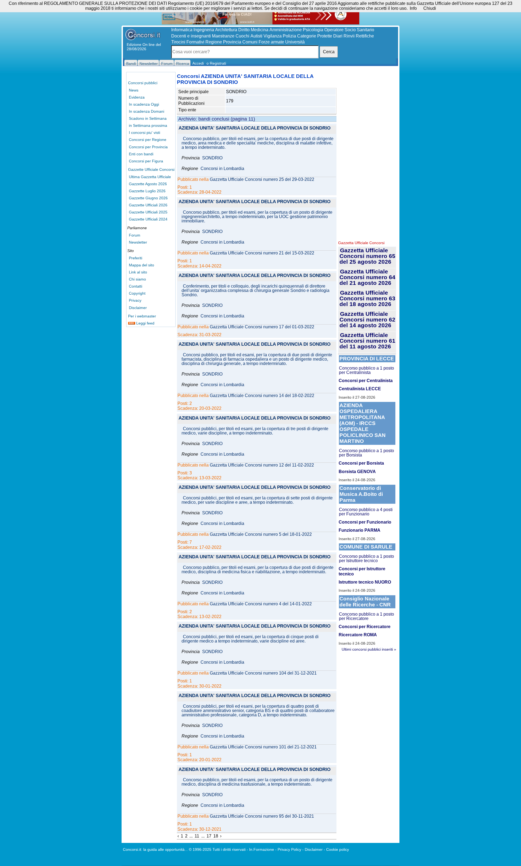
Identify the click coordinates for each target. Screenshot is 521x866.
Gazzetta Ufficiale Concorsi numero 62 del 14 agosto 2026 (367, 319)
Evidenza (137, 97)
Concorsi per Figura (146, 161)
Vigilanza (272, 36)
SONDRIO (212, 158)
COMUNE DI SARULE (365, 547)
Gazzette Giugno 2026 (148, 198)
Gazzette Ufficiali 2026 (148, 205)
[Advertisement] (367, 154)
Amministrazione (285, 29)
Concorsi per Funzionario (365, 522)
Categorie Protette (314, 36)
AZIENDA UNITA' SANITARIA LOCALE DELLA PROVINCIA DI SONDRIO (255, 128)
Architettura (226, 29)
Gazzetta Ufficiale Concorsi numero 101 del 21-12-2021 (263, 747)
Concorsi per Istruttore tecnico (362, 571)
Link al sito (138, 272)
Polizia (289, 36)
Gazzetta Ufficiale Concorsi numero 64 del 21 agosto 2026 (367, 277)
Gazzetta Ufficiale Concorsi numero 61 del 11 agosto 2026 (367, 340)
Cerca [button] (329, 51)
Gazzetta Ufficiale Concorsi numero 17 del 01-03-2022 (262, 327)
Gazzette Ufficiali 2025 (148, 212)
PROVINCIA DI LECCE (366, 358)
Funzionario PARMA (359, 530)
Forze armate (271, 42)
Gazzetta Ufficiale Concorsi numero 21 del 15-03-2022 (262, 253)
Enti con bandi (141, 154)
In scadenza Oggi (144, 104)
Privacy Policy (289, 849)
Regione (213, 42)
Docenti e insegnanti (191, 36)
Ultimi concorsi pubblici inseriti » (369, 649)
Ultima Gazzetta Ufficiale (150, 177)
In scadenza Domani (146, 111)
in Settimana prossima (148, 125)
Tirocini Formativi (187, 42)
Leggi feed (144, 323)
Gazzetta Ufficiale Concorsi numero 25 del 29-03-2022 (262, 179)
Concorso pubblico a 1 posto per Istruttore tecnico (366, 558)
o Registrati (216, 63)
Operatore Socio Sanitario (349, 29)
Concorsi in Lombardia (222, 168)
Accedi (198, 63)
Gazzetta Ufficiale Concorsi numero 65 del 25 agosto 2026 (367, 255)
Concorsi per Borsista (361, 463)
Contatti (135, 286)
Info (413, 8)
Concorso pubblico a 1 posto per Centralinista (366, 370)
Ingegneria (203, 29)
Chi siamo (137, 279)
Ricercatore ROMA (358, 634)
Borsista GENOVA (357, 471)
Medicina (259, 29)
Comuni (250, 42)
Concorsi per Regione (147, 139)
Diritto (244, 29)
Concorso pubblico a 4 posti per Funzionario (366, 511)
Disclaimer (138, 308)
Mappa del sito (141, 265)
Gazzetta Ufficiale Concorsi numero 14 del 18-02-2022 (262, 395)
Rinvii (349, 36)
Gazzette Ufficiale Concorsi (151, 169)
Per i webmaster (142, 316)
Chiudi (429, 8)
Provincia (232, 42)
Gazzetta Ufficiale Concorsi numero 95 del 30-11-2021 (262, 816)
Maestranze (223, 36)
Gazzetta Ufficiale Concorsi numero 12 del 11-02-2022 (262, 465)
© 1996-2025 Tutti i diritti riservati (217, 849)
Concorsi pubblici (142, 83)
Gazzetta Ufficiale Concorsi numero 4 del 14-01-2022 (261, 604)
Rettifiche (365, 36)
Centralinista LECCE (360, 388)
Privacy (135, 300)
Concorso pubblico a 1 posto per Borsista (366, 452)
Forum (134, 235)
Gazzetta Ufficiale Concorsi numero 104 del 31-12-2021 (263, 673)
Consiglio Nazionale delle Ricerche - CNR (365, 601)
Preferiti (135, 258)
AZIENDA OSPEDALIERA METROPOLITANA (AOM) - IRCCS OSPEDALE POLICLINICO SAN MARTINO (362, 423)
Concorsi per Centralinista (366, 380)
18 (215, 836)
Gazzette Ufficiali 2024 (148, 219)
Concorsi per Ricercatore (364, 626)
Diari (337, 36)
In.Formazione (261, 849)
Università (295, 42)
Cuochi (242, 36)
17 (209, 836)
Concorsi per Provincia (148, 147)
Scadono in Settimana (148, 118)
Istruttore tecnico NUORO (365, 582)
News (133, 90)
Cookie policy (337, 849)
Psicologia (313, 29)
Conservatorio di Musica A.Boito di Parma (361, 494)
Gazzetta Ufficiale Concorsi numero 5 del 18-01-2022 (261, 534)
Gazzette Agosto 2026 (148, 184)
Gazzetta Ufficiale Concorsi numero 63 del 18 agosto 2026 (367, 298)
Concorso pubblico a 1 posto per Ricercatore (366, 616)
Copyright (137, 293)
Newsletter (138, 242)
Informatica (181, 29)
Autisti (256, 36)
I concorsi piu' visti (144, 132)
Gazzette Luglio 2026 (147, 191)
